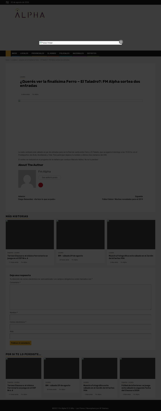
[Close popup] (121, 42)
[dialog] (80, 43)
